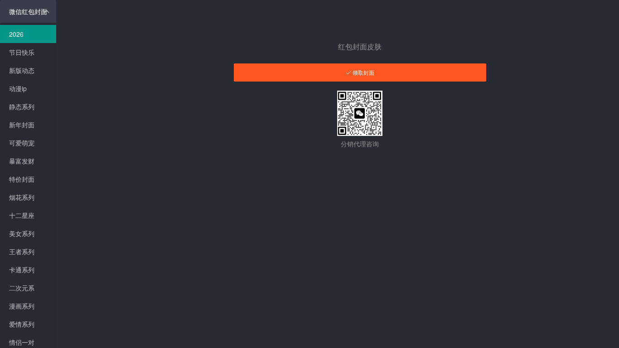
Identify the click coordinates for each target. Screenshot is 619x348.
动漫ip (18, 88)
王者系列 (21, 251)
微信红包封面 (28, 11)
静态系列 (21, 106)
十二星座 (21, 215)
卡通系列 (21, 269)
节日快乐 (21, 52)
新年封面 (21, 124)
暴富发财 (21, 160)
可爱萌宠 (21, 142)
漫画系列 (21, 305)
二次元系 (21, 287)
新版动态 (21, 70)
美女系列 (21, 233)
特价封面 (21, 179)
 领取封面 (360, 73)
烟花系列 (21, 197)
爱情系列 (21, 324)
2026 (16, 34)
